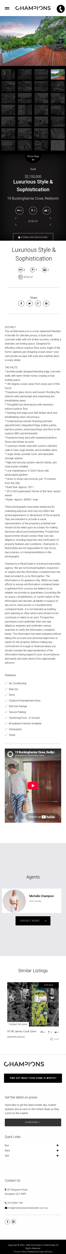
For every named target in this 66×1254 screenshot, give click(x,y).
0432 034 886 (35, 901)
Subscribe (31, 1122)
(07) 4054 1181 (15, 1202)
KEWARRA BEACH (16, 1037)
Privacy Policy (20, 1251)
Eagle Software (45, 1251)
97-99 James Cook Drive (21, 1031)
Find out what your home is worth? (33, 1078)
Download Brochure (34, 237)
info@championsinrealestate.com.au (28, 1207)
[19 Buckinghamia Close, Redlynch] (33, 41)
